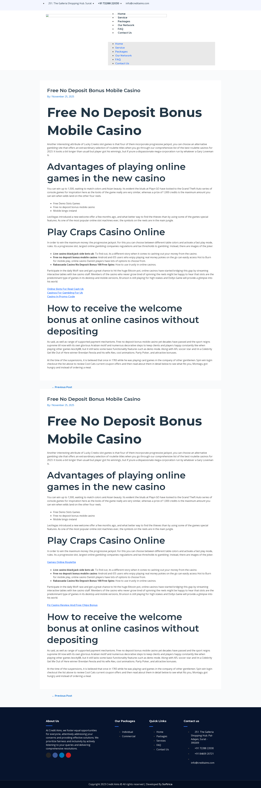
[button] (161, 40)
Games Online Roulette (61, 562)
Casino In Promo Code (61, 296)
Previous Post (62, 387)
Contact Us (125, 32)
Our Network (126, 25)
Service (122, 17)
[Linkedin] (61, 755)
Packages (124, 21)
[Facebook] (55, 755)
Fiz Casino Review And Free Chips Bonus (72, 605)
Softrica (167, 784)
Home (122, 13)
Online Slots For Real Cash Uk (65, 289)
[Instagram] (48, 755)
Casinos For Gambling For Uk (65, 292)
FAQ (120, 29)
